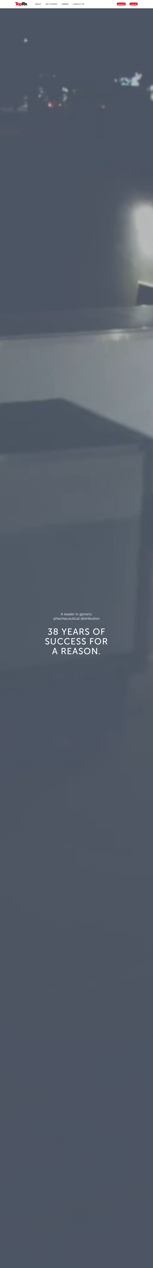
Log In (133, 4)
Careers (65, 4)
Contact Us (78, 4)
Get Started (51, 4)
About (38, 4)
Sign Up (121, 4)
